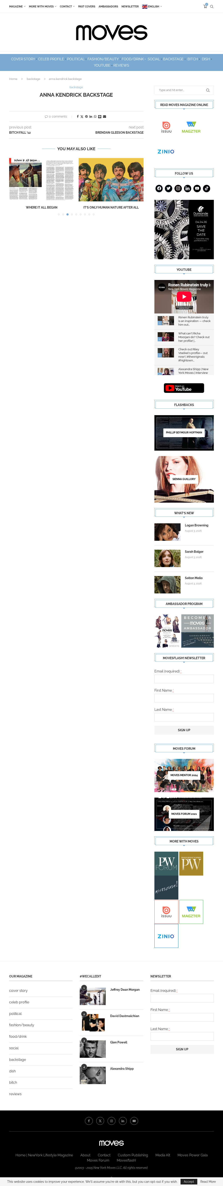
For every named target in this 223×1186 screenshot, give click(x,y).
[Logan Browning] (167, 532)
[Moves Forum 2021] (184, 814)
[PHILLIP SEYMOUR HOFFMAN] (184, 432)
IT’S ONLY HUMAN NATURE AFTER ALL (111, 207)
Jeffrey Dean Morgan (125, 989)
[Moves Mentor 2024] (184, 775)
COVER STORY (23, 59)
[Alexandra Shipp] (93, 1075)
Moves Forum (98, 1160)
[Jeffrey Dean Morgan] (93, 996)
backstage (33, 79)
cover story (18, 991)
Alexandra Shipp (122, 1068)
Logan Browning (196, 525)
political (15, 1014)
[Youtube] (197, 188)
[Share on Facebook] (78, 116)
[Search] (211, 6)
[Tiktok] (206, 188)
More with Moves (41, 6)
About (85, 1155)
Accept (189, 1181)
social (14, 1048)
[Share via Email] (104, 116)
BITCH (193, 59)
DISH (206, 59)
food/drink (18, 1036)
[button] (15, 186)
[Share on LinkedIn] (91, 116)
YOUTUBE (102, 65)
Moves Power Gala (192, 1155)
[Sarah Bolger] (167, 558)
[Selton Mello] (167, 584)
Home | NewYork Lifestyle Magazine (44, 1155)
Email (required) (168, 671)
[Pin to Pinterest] (86, 116)
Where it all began (41, 207)
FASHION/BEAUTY (103, 59)
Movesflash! (126, 1160)
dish (12, 1071)
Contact (66, 6)
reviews (15, 1094)
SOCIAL (154, 59)
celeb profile (19, 1002)
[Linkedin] (188, 188)
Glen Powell (118, 1042)
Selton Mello (194, 578)
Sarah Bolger (194, 551)
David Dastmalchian (124, 1016)
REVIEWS (121, 65)
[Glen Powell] (93, 1049)
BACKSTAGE (173, 59)
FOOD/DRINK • (134, 59)
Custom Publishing (133, 1155)
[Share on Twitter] (81, 116)
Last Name (164, 710)
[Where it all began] (41, 179)
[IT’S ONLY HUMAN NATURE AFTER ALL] (111, 179)
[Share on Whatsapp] (95, 116)
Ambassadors (108, 6)
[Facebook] (159, 188)
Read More (208, 1181)
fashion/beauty (21, 1025)
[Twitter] (168, 188)
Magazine (16, 6)
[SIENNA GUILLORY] (184, 479)
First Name (164, 690)
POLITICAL (75, 59)
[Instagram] (178, 188)
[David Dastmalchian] (93, 1022)
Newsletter (130, 6)
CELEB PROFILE (51, 59)
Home (13, 79)
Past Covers (86, 6)
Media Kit (162, 1155)
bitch (13, 1082)
